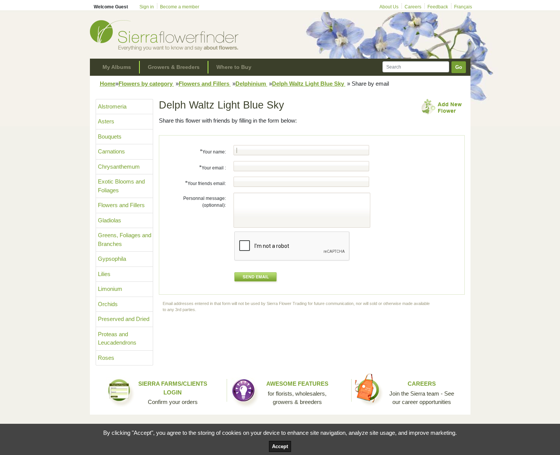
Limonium (110, 289)
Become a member (179, 7)
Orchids (108, 304)
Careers (413, 7)
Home (107, 83)
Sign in (146, 7)
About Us (388, 7)
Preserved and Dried (123, 319)
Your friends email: (205, 183)
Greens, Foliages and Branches (124, 239)
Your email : (212, 167)
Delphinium (251, 83)
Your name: (213, 151)
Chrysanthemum (119, 166)
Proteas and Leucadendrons (117, 338)
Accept (280, 446)
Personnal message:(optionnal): (204, 202)
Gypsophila (112, 258)
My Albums (116, 67)
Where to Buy (233, 67)
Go (458, 67)
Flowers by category (146, 83)
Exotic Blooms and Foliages (121, 185)
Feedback (437, 7)
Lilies (104, 274)
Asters (106, 121)
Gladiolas (109, 220)
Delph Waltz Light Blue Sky (309, 83)
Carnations (111, 151)
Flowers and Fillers (205, 83)
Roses (106, 357)
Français (463, 7)
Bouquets (110, 136)
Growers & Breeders (174, 67)
